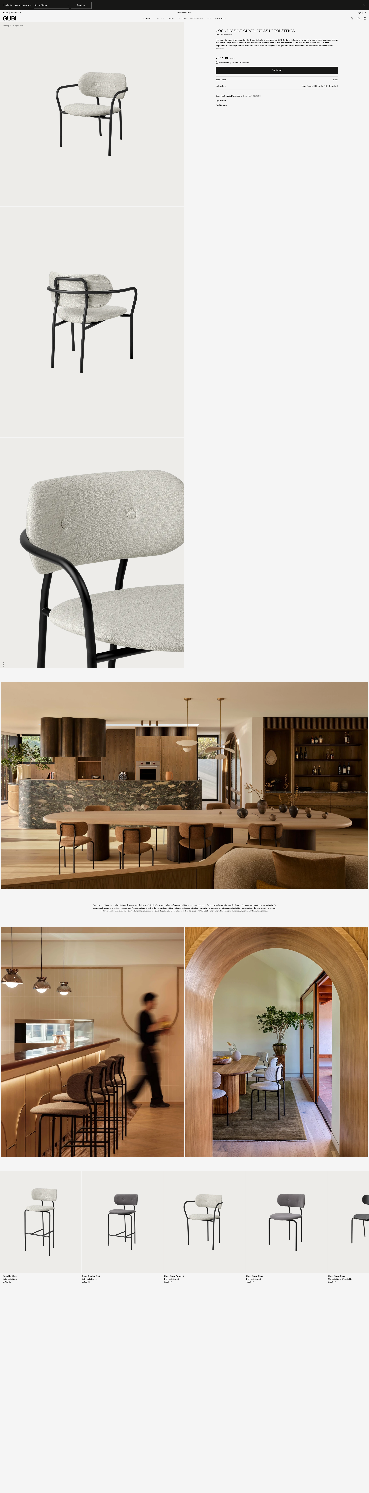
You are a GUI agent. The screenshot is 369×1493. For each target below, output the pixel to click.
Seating (6, 26)
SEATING (147, 18)
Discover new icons (184, 13)
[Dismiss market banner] (364, 5)
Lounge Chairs (17, 26)
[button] (365, 18)
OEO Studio (227, 34)
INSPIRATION (220, 18)
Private (5, 13)
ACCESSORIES (196, 18)
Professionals (16, 13)
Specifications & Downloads (229, 96)
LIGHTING (159, 18)
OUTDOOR (182, 18)
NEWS (208, 18)
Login (359, 13)
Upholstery (221, 100)
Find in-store (221, 105)
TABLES (170, 18)
